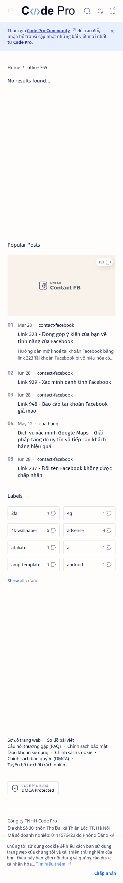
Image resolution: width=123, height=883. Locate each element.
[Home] (14, 67)
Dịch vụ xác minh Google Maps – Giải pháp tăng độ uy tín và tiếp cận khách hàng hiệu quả (62, 440)
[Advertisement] (61, 166)
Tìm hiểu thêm (50, 864)
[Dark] (100, 11)
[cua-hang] (48, 423)
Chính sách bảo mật (87, 746)
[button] (104, 262)
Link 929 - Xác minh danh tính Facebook (64, 382)
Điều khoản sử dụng (28, 752)
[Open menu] (11, 11)
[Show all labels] (22, 580)
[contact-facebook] (56, 325)
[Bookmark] (112, 11)
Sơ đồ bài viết (60, 740)
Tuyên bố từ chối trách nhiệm (37, 765)
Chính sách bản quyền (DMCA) (38, 758)
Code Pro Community (48, 30)
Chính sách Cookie (73, 752)
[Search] (87, 11)
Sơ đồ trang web (24, 740)
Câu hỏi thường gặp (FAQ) (34, 746)
